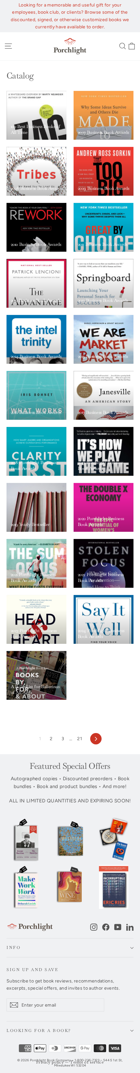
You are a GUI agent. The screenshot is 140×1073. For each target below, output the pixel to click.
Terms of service (87, 1062)
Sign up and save (32, 969)
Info (14, 947)
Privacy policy (50, 1062)
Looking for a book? (39, 1030)
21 (79, 738)
